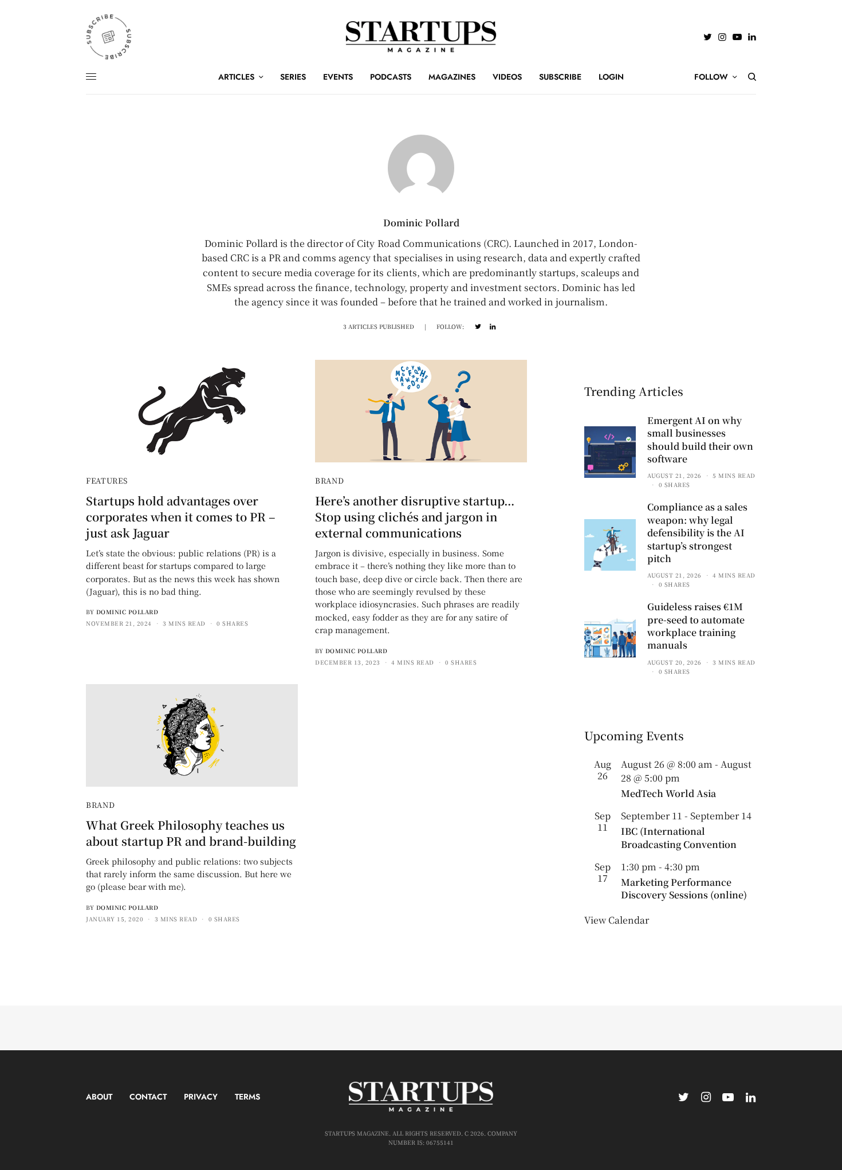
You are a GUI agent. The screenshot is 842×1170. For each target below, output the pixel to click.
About (99, 1096)
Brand (329, 480)
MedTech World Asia (668, 793)
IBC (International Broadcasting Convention (679, 837)
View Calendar (616, 919)
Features (106, 480)
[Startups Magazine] (421, 36)
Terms (247, 1096)
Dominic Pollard (127, 611)
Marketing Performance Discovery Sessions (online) (684, 888)
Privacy (201, 1096)
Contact (148, 1096)
